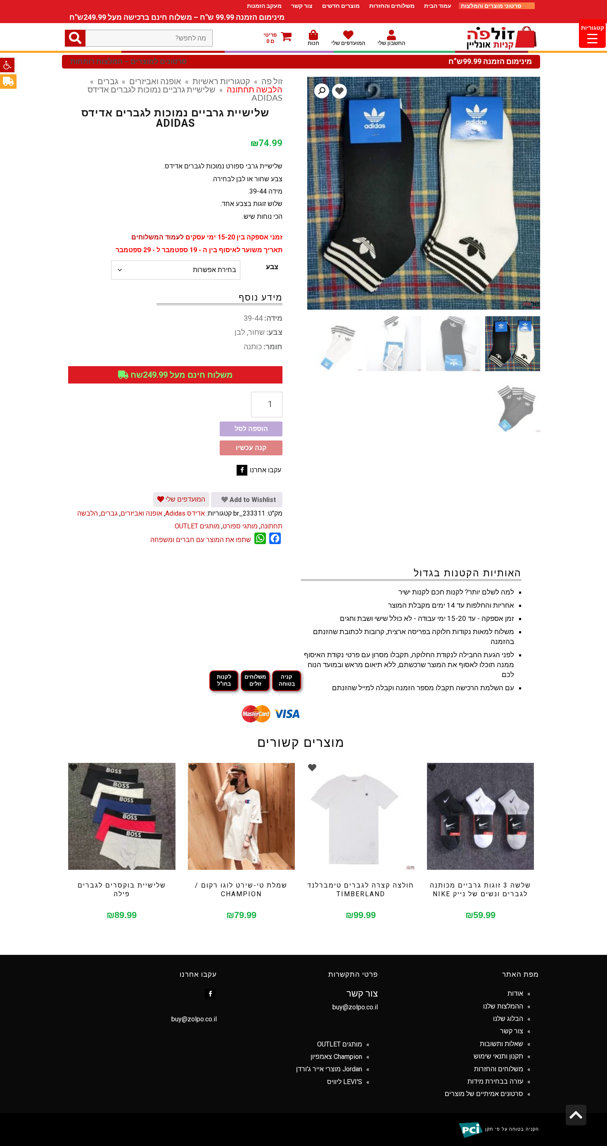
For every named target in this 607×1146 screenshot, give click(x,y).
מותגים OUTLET (197, 526)
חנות (313, 43)
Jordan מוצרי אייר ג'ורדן (329, 1069)
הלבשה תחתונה (254, 89)
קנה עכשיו (251, 448)
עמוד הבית (437, 5)
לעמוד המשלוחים (157, 237)
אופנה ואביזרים (155, 81)
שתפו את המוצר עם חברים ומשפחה (200, 540)
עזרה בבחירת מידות (495, 1081)
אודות (515, 993)
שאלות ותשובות (501, 1044)
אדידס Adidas (185, 513)
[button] (7, 65)
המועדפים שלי (348, 43)
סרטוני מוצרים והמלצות (492, 5)
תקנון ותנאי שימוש (498, 1056)
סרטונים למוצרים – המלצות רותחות (128, 61)
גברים (107, 81)
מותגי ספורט (240, 526)
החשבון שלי (391, 43)
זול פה (271, 81)
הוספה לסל (251, 429)
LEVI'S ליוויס (344, 1082)
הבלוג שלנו (508, 1019)
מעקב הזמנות (264, 5)
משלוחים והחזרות (392, 5)
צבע (272, 267)
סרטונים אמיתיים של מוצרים (484, 1094)
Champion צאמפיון (336, 1057)
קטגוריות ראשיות (221, 81)
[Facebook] (242, 470)
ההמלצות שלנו (503, 1006)
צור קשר (302, 5)
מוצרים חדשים (341, 5)
